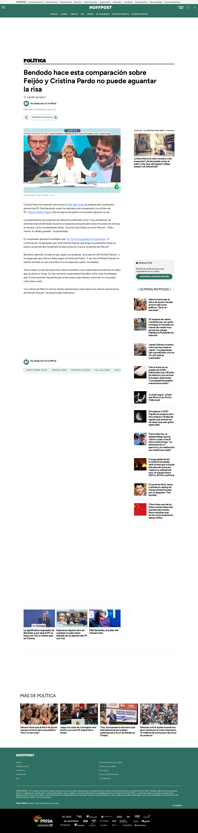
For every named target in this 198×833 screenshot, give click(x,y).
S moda (116, 825)
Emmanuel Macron (81, 370)
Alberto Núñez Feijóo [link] (39, 212)
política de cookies (107, 766)
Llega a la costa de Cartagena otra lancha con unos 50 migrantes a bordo (78, 730)
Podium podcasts (93, 825)
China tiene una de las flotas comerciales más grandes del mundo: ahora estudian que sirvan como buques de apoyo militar (161, 511)
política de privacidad (108, 774)
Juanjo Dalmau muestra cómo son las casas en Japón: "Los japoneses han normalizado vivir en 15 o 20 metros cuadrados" (161, 351)
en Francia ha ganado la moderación (86, 239)
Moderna (80, 825)
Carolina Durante (90, 2)
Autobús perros (141, 2)
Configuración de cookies (110, 763)
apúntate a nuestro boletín (154, 276)
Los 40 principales (81, 816)
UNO (86, 820)
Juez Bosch (128, 2)
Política (35, 61)
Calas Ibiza (117, 2)
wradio (94, 820)
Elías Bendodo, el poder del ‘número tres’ (103, 631)
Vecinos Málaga (156, 2)
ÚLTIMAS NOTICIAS (140, 14)
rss (17, 778)
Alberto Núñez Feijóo (36, 370)
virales (74, 14)
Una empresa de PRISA (44, 819)
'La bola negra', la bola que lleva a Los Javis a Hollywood (160, 397)
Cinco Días (105, 820)
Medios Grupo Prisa (44, 825)
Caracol (147, 816)
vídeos (90, 14)
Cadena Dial (115, 820)
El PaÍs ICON (104, 825)
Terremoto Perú (66, 2)
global (64, 14)
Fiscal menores (51, 2)
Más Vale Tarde (76, 204)
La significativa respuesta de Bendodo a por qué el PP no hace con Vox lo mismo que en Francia (39, 634)
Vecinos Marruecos (36, 2)
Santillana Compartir (108, 816)
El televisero (103, 14)
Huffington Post (71, 820)
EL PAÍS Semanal (125, 820)
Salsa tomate (105, 2)
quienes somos (22, 766)
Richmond (66, 825)
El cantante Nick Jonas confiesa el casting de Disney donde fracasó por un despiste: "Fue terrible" (161, 490)
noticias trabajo (120, 14)
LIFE (82, 14)
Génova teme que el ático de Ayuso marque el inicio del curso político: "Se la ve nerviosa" (161, 305)
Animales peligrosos (172, 2)
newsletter (21, 774)
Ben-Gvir (77, 2)
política (54, 14)
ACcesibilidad (105, 778)
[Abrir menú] (3, 7)
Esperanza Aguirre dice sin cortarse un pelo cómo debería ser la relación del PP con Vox (71, 634)
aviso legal (104, 770)
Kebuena (144, 820)
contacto (20, 770)
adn (137, 816)
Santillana (93, 816)
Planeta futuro (134, 820)
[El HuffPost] (100, 7)
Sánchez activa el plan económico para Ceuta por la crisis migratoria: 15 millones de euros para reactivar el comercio (158, 731)
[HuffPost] (25, 754)
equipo (19, 763)
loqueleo (128, 825)
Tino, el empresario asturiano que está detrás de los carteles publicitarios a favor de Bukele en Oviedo (117, 731)
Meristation (141, 825)
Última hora (181, 7)
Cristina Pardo (59, 370)
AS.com (128, 816)
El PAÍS (68, 816)
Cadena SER (120, 816)
